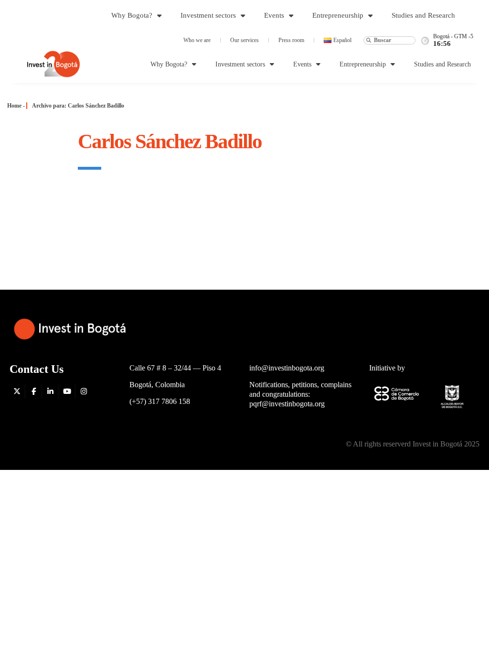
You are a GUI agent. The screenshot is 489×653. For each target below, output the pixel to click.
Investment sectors (208, 15)
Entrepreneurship (337, 15)
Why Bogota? (131, 15)
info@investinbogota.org (286, 368)
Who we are (197, 40)
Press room (291, 40)
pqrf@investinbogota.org (287, 404)
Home (14, 105)
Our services (244, 40)
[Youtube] (67, 391)
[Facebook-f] (33, 391)
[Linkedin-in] (50, 391)
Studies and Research (423, 15)
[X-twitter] (17, 391)
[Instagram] (83, 391)
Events (274, 15)
